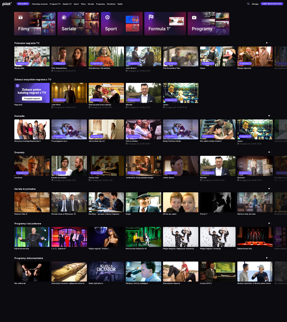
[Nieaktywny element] (35, 23)
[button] (267, 43)
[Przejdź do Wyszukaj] (248, 4)
